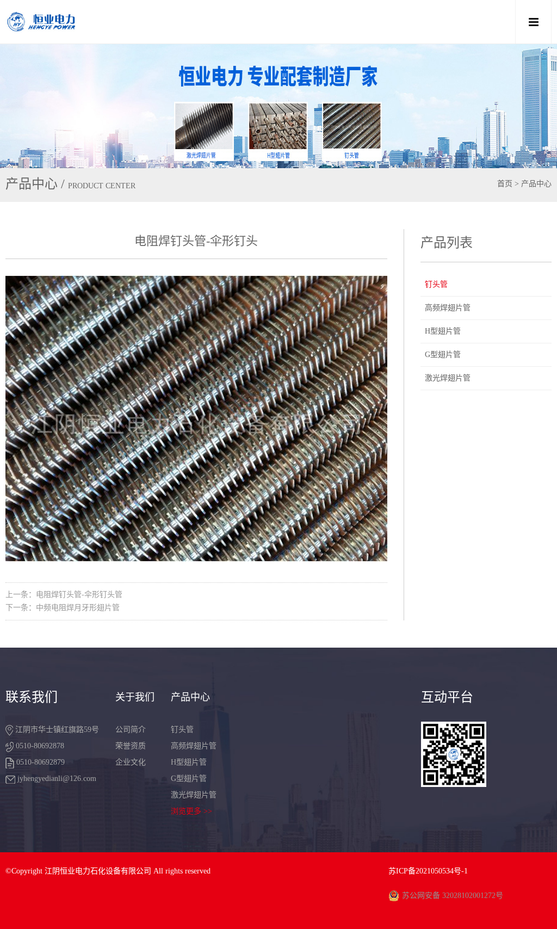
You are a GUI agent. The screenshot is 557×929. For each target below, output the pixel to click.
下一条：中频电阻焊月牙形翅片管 (62, 608)
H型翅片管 (443, 331)
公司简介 (130, 729)
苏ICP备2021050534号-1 (428, 871)
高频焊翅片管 (448, 308)
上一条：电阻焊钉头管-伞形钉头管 (63, 594)
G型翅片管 (443, 354)
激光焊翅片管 (448, 378)
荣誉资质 (130, 746)
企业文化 (130, 762)
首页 (504, 184)
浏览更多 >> (191, 811)
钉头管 (436, 284)
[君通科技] (223, 22)
